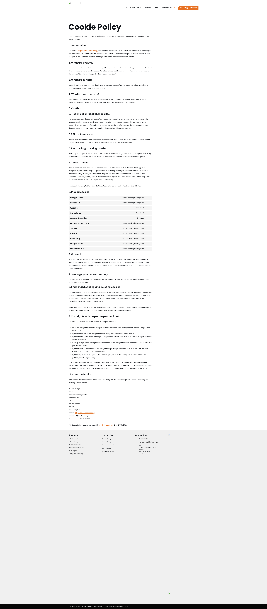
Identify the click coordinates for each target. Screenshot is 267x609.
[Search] (174, 8)
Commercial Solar (75, 445)
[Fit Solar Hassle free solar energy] (75, 8)
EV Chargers (73, 451)
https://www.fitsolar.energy (88, 51)
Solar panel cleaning (76, 454)
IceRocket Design (122, 607)
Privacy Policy (106, 442)
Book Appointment (188, 8)
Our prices (130, 8)
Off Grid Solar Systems (76, 448)
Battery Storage (74, 442)
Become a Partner (108, 451)
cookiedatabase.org (106, 425)
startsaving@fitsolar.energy (149, 442)
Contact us (167, 8)
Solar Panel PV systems (76, 439)
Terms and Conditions (109, 445)
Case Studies (106, 448)
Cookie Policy (106, 439)
